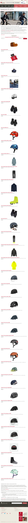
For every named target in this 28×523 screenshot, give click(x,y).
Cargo (5, 6)
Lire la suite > (3, 34)
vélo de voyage (3, 498)
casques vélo (3, 30)
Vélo (2, 6)
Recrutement (3, 510)
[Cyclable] (3, 2)
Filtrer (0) (25, 38)
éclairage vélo (7, 489)
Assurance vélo (17, 510)
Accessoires (20, 6)
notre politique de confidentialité (21, 506)
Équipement (25, 6)
